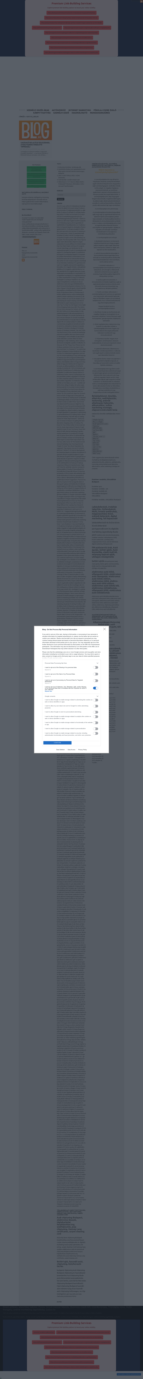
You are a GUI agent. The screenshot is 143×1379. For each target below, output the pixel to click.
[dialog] (71, 689)
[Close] (105, 630)
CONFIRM (57, 742)
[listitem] (71, 663)
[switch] (95, 667)
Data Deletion (60, 749)
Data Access (71, 749)
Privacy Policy (82, 749)
